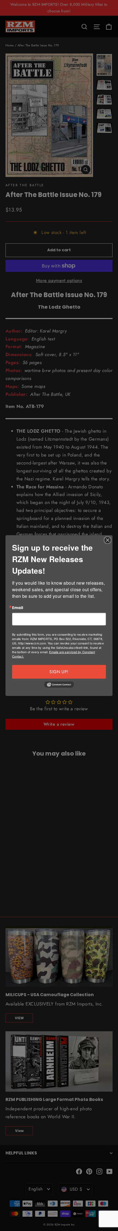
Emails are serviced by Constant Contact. (53, 654)
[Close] (107, 540)
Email (17, 608)
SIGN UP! (58, 672)
